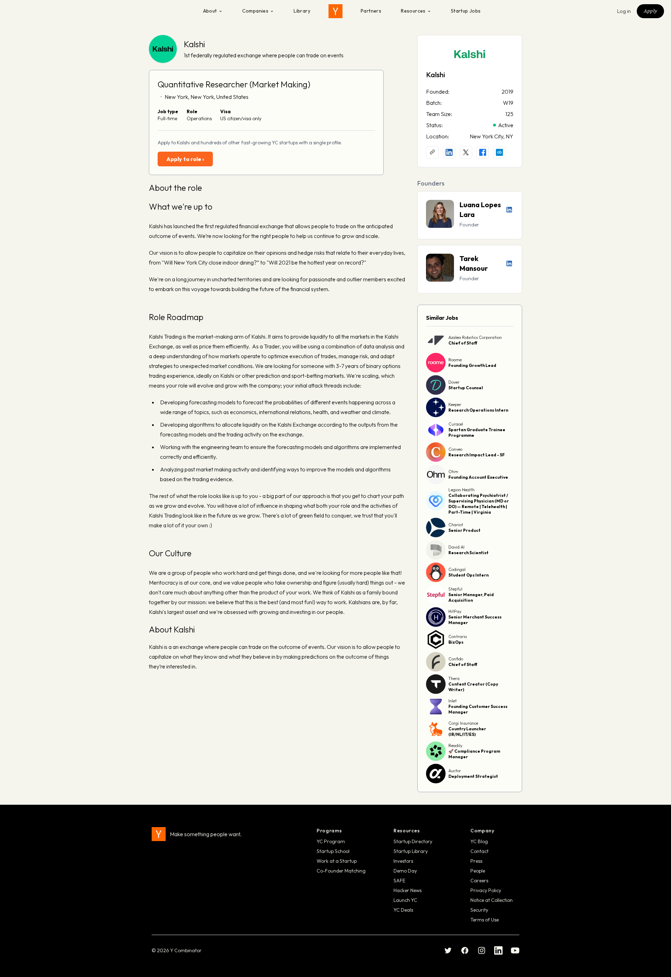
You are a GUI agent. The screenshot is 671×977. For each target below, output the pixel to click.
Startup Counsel (465, 387)
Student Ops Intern (468, 575)
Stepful (455, 589)
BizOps (455, 642)
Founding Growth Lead (472, 365)
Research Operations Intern (478, 410)
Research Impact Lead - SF (476, 454)
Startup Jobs (466, 11)
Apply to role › (185, 158)
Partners (371, 11)
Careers (479, 880)
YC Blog (479, 841)
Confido (455, 658)
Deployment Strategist (473, 776)
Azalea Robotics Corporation (475, 337)
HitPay (454, 611)
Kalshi (194, 44)
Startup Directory (413, 841)
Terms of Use (484, 920)
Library (302, 11)
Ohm (453, 471)
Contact (479, 851)
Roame (455, 359)
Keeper (454, 404)
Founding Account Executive (478, 477)
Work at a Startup (337, 861)
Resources (413, 11)
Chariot (455, 524)
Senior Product (464, 530)
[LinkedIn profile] (449, 152)
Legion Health (461, 489)
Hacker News (407, 890)
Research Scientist (468, 552)
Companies (255, 11)
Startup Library (411, 851)
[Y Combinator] (335, 11)
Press (476, 861)
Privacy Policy (485, 890)
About (210, 11)
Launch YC (405, 900)
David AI (456, 547)
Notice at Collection (491, 900)
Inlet (452, 700)
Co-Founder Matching (341, 871)
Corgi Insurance (463, 723)
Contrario (457, 636)
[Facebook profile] (482, 152)
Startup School (333, 851)
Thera (454, 678)
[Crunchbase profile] (499, 152)
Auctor (454, 770)
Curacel (455, 424)
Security (479, 910)
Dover (454, 382)
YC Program (331, 841)
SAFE (399, 880)
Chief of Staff (462, 343)
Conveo (455, 449)
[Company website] (432, 152)
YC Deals (403, 910)
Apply (650, 10)
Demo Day (405, 871)
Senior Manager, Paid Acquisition (471, 597)
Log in (624, 11)
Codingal (457, 569)
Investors (403, 861)
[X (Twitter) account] (466, 152)
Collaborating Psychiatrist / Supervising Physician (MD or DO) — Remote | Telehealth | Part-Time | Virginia (478, 504)
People (477, 871)
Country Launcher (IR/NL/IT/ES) (467, 731)
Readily (455, 745)
